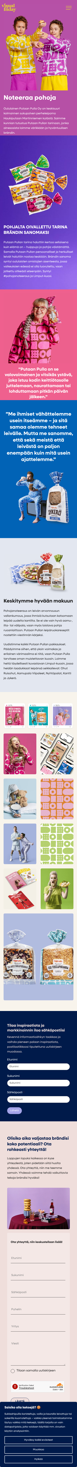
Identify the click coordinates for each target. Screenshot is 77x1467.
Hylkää (38, 1459)
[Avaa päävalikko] (69, 8)
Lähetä (14, 1110)
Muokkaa (38, 1449)
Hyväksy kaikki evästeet (38, 1440)
